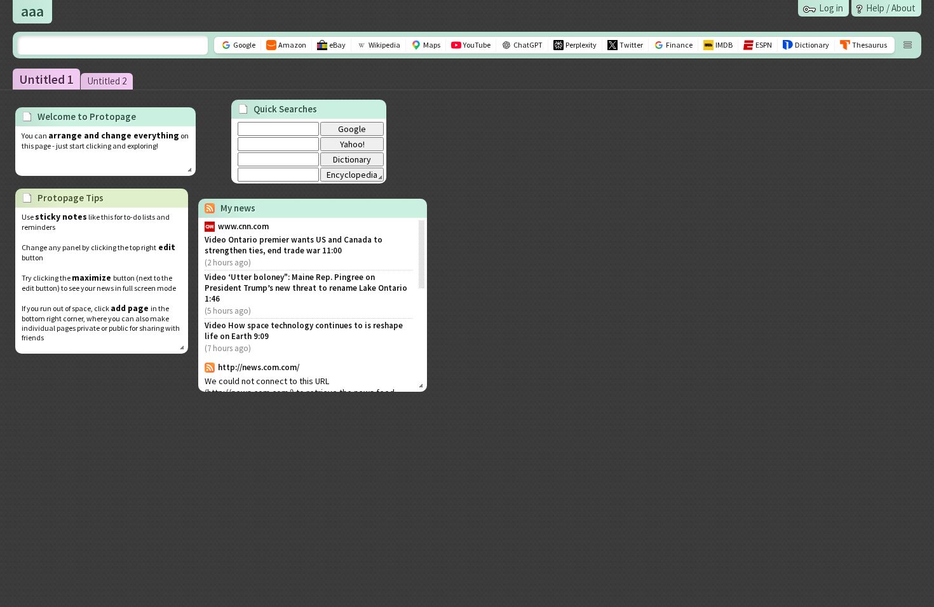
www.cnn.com (243, 226)
